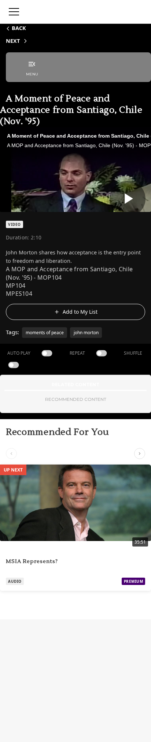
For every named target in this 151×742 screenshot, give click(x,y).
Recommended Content (75, 399)
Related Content (75, 384)
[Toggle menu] (14, 11)
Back (19, 28)
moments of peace (45, 332)
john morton (86, 332)
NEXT (13, 40)
